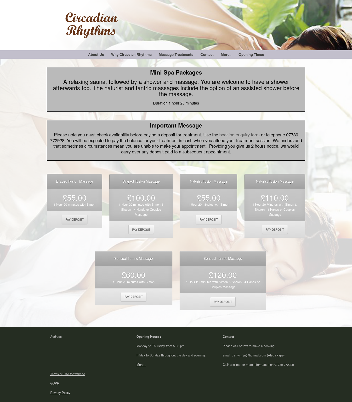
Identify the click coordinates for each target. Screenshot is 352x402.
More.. (226, 54)
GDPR (54, 383)
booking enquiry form (239, 134)
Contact (207, 54)
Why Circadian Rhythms (131, 54)
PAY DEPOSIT (74, 219)
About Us (96, 54)
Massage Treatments (176, 54)
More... (141, 364)
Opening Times (251, 54)
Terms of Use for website (67, 374)
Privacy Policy (60, 392)
